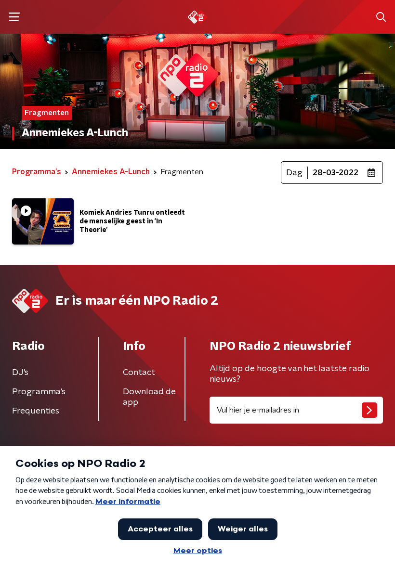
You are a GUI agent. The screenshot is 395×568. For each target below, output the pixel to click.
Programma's (39, 391)
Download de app (149, 397)
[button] (14, 17)
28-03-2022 (335, 173)
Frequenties (35, 411)
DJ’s (20, 372)
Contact (139, 372)
